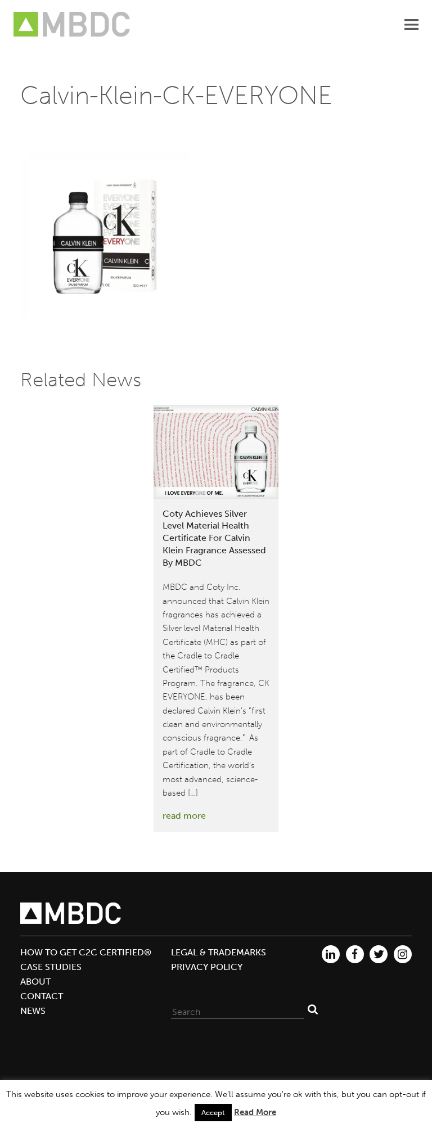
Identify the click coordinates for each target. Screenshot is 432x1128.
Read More (255, 1112)
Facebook (355, 954)
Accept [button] (213, 1112)
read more (184, 815)
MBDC (73, 24)
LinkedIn (331, 954)
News (33, 1010)
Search (313, 1009)
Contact (41, 996)
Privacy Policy (206, 967)
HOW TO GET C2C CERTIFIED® (85, 952)
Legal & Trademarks (218, 952)
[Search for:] (237, 1009)
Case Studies (51, 967)
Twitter (379, 954)
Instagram (403, 954)
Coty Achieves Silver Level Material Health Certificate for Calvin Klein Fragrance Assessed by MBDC (214, 538)
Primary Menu (411, 24)
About (35, 981)
